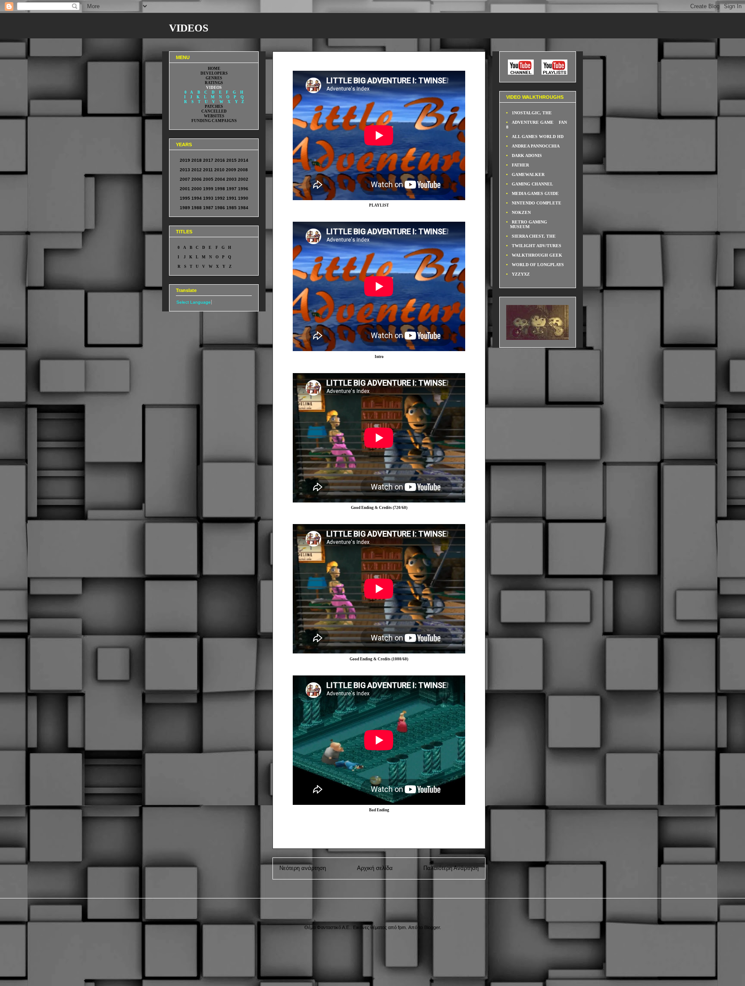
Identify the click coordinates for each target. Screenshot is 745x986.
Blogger (432, 927)
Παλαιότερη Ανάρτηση (451, 868)
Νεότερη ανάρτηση (302, 868)
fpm (402, 927)
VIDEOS (188, 28)
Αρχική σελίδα (375, 868)
